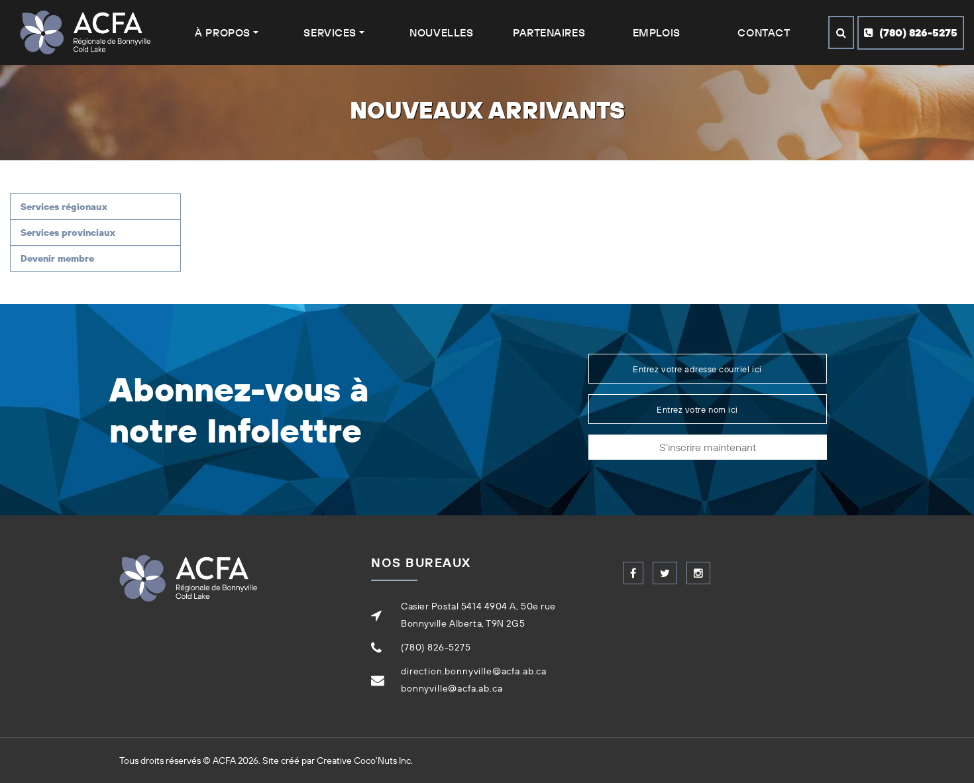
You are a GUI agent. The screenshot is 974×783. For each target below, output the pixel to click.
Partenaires (549, 32)
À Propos (222, 32)
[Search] (841, 32)
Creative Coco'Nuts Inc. (365, 760)
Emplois (656, 32)
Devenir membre (57, 258)
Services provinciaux (68, 232)
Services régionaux (64, 207)
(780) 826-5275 (917, 32)
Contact (763, 32)
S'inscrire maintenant (707, 447)
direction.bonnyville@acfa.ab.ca (474, 671)
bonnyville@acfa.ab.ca (452, 688)
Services (329, 32)
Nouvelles (441, 32)
